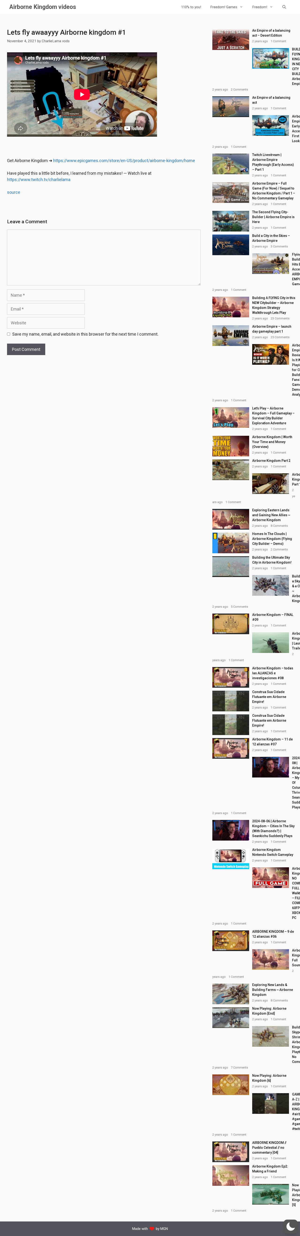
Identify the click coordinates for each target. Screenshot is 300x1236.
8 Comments (279, 525)
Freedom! (259, 7)
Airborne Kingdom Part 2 (271, 461)
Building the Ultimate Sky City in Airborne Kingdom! (272, 560)
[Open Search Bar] (284, 7)
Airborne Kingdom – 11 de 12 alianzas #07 (272, 741)
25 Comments (280, 337)
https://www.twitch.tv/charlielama (38, 179)
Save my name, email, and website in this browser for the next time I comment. (85, 334)
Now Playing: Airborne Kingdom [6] (269, 1078)
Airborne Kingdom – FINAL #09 (272, 617)
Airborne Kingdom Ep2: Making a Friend (270, 1168)
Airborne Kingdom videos (42, 7)
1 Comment (278, 41)
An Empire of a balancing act (271, 100)
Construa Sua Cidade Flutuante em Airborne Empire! (269, 697)
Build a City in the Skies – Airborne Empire (271, 238)
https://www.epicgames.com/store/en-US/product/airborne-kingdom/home (124, 160)
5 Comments (239, 606)
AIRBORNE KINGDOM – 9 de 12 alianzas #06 (273, 934)
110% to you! (191, 7)
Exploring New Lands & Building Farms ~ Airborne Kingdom (272, 990)
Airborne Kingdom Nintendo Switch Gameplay (272, 852)
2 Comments (239, 89)
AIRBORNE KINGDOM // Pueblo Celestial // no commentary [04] (269, 1147)
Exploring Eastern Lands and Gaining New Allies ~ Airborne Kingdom (271, 515)
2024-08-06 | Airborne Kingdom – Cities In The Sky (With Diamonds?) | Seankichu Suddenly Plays (273, 828)
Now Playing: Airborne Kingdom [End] (269, 1011)
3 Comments (279, 246)
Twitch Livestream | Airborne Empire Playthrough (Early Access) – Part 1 (273, 162)
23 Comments (280, 318)
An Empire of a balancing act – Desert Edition (271, 33)
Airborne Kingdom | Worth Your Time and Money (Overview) (272, 442)
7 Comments (239, 1067)
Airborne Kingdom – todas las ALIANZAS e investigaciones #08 (272, 673)
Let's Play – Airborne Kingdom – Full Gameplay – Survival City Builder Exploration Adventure (273, 415)
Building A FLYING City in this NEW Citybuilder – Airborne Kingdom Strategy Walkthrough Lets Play (273, 305)
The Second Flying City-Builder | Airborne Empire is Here (273, 217)
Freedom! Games (223, 7)
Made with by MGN (150, 1229)
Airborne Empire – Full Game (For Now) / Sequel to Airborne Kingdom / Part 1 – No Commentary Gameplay (273, 191)
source (13, 192)
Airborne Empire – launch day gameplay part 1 (271, 329)
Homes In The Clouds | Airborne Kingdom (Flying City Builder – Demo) (272, 539)
